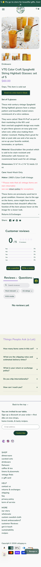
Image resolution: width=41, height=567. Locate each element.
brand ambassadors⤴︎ (11, 520)
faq (3, 496)
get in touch (7, 526)
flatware (5, 465)
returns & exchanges (11, 489)
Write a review (28, 268)
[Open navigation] (8, 9)
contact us (6, 486)
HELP (4, 483)
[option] (6, 57)
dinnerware (7, 455)
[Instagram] (12, 441)
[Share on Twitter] (14, 220)
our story (6, 510)
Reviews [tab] (10, 278)
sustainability (8, 530)
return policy (14, 189)
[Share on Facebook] (10, 220)
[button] (20, 214)
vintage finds (7, 474)
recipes (5, 533)
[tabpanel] (20, 306)
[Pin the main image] (17, 220)
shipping (5, 492)
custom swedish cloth (11, 517)
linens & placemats (10, 471)
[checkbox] (9, 296)
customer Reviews (10, 523)
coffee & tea (7, 468)
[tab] (26, 278)
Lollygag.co (21, 543)
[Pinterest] (8, 441)
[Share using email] (20, 220)
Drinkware (6, 64)
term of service (8, 502)
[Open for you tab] (36, 281)
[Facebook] (3, 441)
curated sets (7, 458)
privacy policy (8, 499)
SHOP (4, 452)
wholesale (6, 514)
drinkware (6, 462)
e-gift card (6, 477)
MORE (4, 507)
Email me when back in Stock (15, 93)
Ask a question (13, 268)
